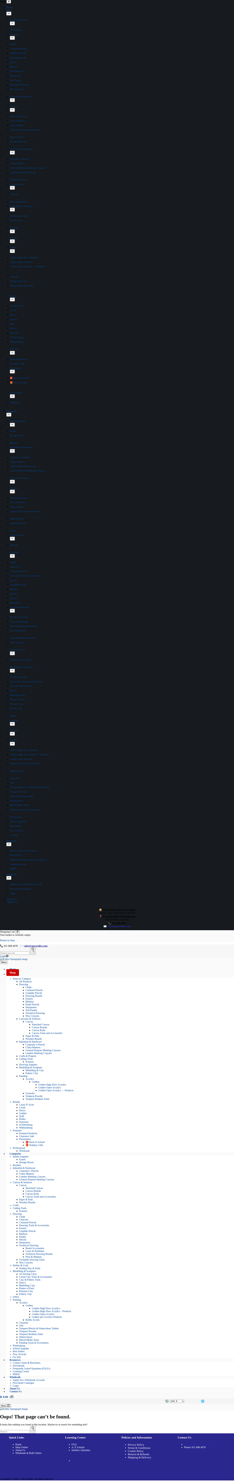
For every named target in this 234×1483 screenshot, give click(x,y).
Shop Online (21, 1447)
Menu (3, 962)
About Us (20, 1450)
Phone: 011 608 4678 (195, 1447)
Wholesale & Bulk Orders (28, 1453)
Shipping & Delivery (139, 1457)
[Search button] (33, 951)
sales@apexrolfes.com (35, 946)
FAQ (74, 1444)
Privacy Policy (136, 1444)
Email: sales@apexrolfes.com (199, 1444)
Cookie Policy (136, 1451)
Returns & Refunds (138, 1454)
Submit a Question (80, 1450)
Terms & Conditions (139, 1447)
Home (18, 1444)
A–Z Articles (78, 1447)
